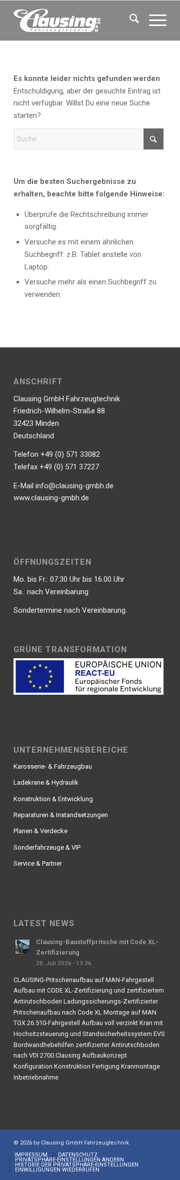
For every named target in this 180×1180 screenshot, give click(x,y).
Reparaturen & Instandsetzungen (61, 815)
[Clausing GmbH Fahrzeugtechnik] (75, 20)
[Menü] (152, 20)
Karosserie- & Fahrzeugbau (53, 766)
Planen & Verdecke (41, 831)
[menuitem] (129, 20)
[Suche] (129, 20)
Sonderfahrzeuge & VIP (47, 847)
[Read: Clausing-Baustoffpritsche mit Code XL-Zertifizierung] (23, 947)
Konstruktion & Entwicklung (53, 799)
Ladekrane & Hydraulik (46, 782)
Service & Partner (38, 863)
